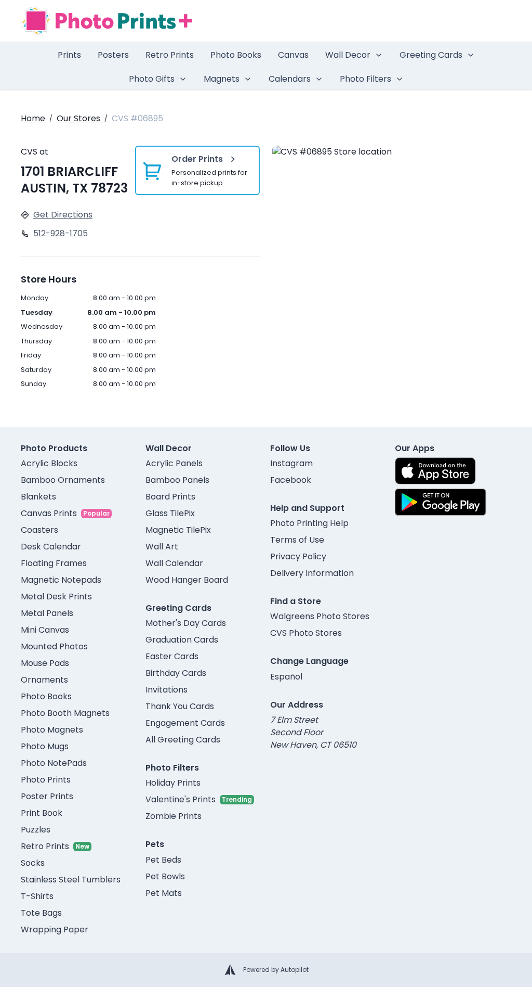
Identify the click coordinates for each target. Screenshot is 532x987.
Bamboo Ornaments (63, 480)
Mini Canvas (45, 630)
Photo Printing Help (309, 523)
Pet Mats (163, 893)
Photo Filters (365, 79)
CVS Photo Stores (306, 633)
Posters (113, 55)
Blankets (38, 497)
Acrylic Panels (174, 463)
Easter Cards (171, 656)
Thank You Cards (179, 706)
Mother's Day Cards (185, 623)
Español (286, 677)
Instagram (291, 463)
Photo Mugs (45, 746)
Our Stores (78, 118)
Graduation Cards (181, 640)
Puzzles (35, 830)
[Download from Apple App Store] (435, 470)
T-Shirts (37, 896)
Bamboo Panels (177, 480)
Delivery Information (312, 573)
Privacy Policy (298, 556)
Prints (69, 55)
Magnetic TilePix (178, 530)
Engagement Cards (185, 723)
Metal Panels (47, 613)
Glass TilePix (170, 513)
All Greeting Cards (182, 740)
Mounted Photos (54, 646)
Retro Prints (169, 55)
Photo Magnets (52, 730)
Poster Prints (47, 796)
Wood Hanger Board (186, 580)
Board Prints (170, 497)
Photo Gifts (152, 79)
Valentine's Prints (180, 799)
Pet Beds (163, 860)
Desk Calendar (51, 547)
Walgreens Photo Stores (319, 616)
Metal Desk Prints (56, 597)
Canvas (293, 55)
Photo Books (235, 55)
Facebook (290, 480)
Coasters (39, 530)
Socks (33, 863)
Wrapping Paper (54, 929)
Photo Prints (46, 780)
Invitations (166, 690)
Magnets (222, 79)
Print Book (41, 813)
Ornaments (44, 680)
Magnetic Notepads (61, 580)
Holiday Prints (173, 783)
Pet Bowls (165, 876)
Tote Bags (41, 913)
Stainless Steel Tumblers (71, 880)
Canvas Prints (49, 513)
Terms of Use (297, 540)
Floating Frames (54, 563)
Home (33, 118)
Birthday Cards (175, 673)
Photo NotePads (54, 763)
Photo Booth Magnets (65, 713)
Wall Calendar (174, 563)
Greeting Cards (431, 55)
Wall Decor (347, 55)
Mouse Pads (45, 663)
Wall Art (161, 547)
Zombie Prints (173, 816)
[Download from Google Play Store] (440, 502)
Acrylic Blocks (49, 463)
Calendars (290, 79)
